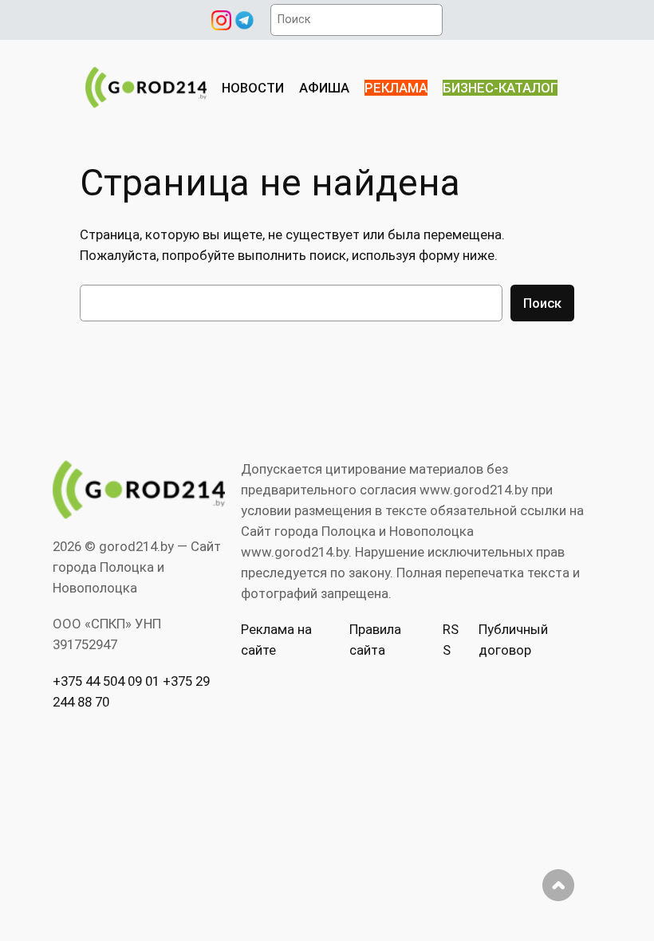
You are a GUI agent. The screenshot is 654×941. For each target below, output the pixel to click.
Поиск (542, 303)
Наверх (558, 885)
